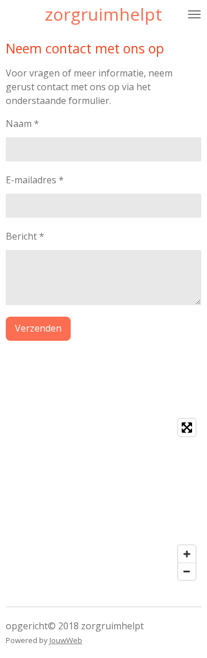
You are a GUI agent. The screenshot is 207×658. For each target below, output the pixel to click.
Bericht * (25, 236)
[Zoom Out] (186, 571)
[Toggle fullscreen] (186, 427)
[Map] (103, 499)
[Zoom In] (186, 554)
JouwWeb (65, 640)
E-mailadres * (35, 180)
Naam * (22, 123)
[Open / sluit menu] (194, 14)
